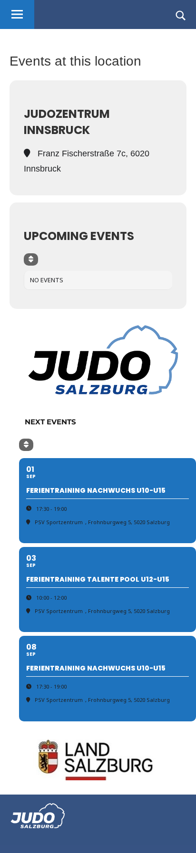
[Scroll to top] (176, 833)
